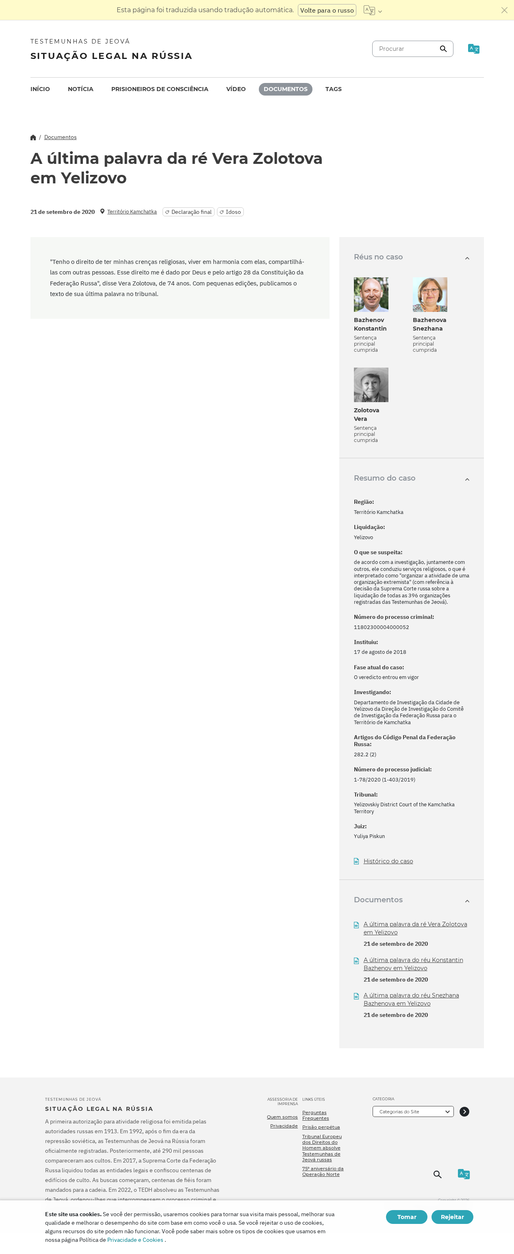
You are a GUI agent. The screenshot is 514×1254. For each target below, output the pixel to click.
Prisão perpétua (321, 1127)
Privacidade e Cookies (135, 1239)
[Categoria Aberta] (464, 1111)
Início (40, 89)
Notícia (80, 89)
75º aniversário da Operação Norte (323, 1171)
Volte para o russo (327, 10)
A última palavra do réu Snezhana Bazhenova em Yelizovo (411, 999)
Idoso (233, 212)
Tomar (406, 1217)
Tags (333, 89)
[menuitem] (40, 89)
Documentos (286, 89)
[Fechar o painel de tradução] (504, 10)
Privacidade (284, 1126)
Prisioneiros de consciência (159, 89)
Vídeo (236, 89)
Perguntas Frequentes (315, 1115)
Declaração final (191, 212)
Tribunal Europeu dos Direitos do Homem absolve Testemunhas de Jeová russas (322, 1148)
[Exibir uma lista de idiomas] (372, 10)
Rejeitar (452, 1217)
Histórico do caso (388, 861)
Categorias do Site (399, 1112)
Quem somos (282, 1117)
